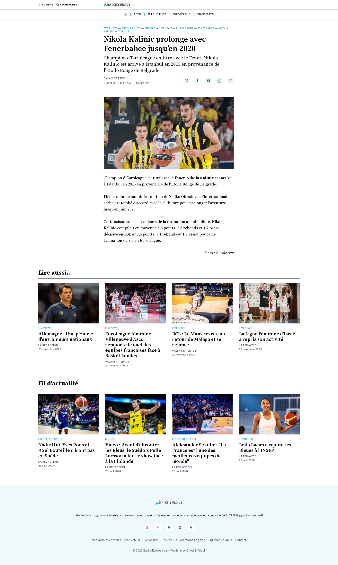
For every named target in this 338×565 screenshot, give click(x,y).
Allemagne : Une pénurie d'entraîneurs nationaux (65, 336)
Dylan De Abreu (115, 78)
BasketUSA (169, 540)
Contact (240, 540)
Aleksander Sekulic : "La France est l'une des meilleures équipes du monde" (199, 453)
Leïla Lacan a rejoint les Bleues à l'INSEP (265, 447)
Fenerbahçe (206, 28)
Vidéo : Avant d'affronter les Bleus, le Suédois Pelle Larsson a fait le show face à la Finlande (134, 453)
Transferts (205, 14)
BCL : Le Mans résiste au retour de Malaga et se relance (198, 339)
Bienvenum (132, 540)
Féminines (246, 439)
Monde (110, 439)
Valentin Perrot (117, 361)
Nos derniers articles (106, 540)
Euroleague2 (131, 28)
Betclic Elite (156, 14)
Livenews (165, 28)
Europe (150, 28)
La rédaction (48, 461)
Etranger (111, 28)
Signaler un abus (220, 540)
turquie (124, 31)
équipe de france (50, 439)
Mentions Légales (192, 540)
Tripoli (201, 550)
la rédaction (48, 345)
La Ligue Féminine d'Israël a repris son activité (268, 336)
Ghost (190, 550)
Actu (137, 14)
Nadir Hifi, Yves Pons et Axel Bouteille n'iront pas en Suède (66, 450)
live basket (151, 540)
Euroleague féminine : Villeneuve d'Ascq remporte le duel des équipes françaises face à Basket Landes (132, 345)
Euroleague (181, 14)
